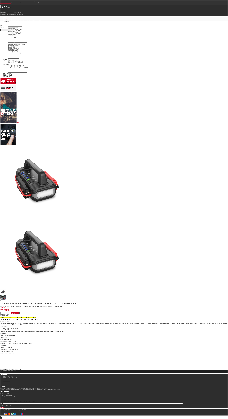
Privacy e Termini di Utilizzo (7, 405)
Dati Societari (16, 409)
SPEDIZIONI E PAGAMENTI (8, 376)
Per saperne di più (7, 3)
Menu (8, 16)
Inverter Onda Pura (6, 76)
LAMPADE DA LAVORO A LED (8, 74)
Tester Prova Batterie (7, 73)
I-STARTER (2, 307)
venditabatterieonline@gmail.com (10, 396)
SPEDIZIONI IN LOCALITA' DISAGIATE (10, 377)
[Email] (2, 300)
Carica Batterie (6, 64)
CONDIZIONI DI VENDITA (7, 378)
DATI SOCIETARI (6, 380)
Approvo (2, 3)
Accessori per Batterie (7, 75)
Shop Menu (3, 16)
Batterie (4, 22)
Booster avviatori (6, 59)
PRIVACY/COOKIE (6, 381)
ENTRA (18, 122)
